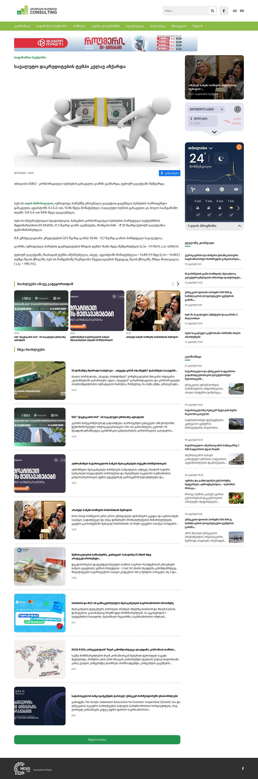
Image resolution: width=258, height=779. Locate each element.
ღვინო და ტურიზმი (105, 26)
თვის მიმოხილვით (39, 203)
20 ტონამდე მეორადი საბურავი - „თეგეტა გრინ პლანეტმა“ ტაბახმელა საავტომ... (124, 370)
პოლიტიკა (157, 26)
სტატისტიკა (135, 26)
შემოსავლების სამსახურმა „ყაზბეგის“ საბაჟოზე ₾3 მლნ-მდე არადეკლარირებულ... (111, 556)
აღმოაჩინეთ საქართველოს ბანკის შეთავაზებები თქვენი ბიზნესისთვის (35, 338)
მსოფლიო (179, 26)
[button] (172, 284)
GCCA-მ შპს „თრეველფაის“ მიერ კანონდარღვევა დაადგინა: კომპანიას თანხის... (123, 649)
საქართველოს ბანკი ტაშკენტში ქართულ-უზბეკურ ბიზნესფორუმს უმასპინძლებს (125, 696)
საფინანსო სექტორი (51, 26)
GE (235, 11)
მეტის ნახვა (97, 739)
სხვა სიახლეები (31, 349)
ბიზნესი (79, 26)
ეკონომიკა (22, 26)
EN (242, 11)
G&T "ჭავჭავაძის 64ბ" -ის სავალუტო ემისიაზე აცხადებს (108, 417)
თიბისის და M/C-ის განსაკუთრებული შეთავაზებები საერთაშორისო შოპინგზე (149, 338)
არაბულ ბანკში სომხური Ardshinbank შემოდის (96, 337)
